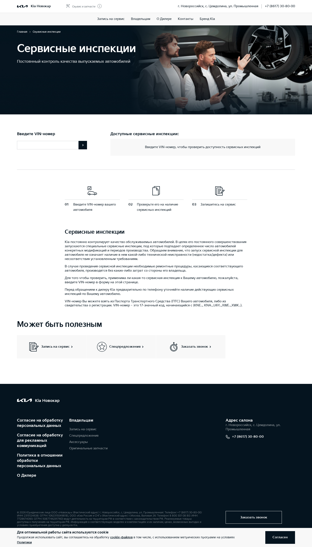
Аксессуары (78, 442)
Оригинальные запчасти (88, 448)
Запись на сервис (111, 19)
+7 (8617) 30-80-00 (280, 6)
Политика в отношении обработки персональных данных (40, 460)
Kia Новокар (41, 6)
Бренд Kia (207, 19)
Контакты (185, 19)
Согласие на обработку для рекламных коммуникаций (40, 440)
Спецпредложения (83, 436)
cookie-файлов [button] (121, 537)
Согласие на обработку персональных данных (40, 423)
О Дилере (26, 475)
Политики (24, 542)
